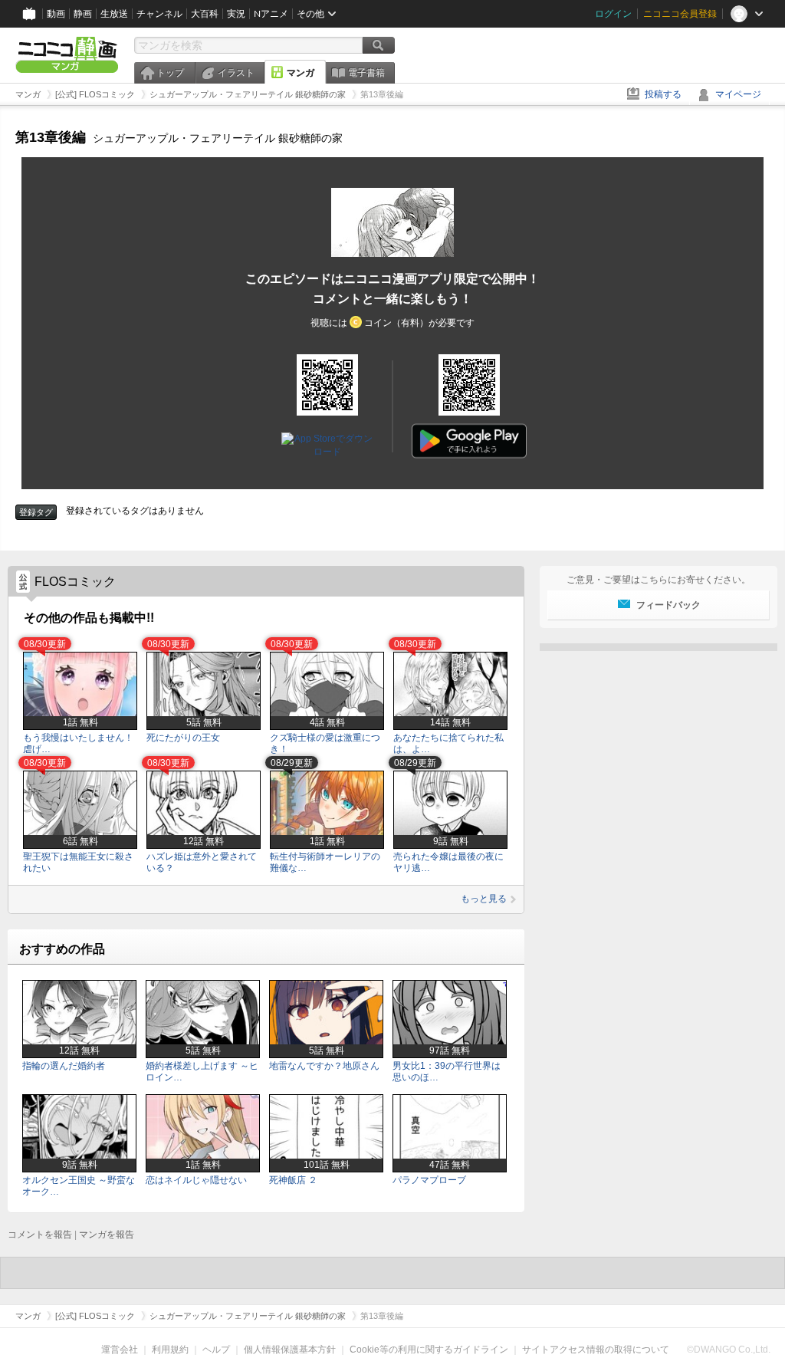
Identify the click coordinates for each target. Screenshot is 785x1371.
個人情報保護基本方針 (290, 1349)
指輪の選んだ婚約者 (63, 1065)
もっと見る (484, 898)
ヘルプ (216, 1349)
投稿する (663, 94)
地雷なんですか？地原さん (324, 1065)
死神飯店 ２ (293, 1180)
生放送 (114, 13)
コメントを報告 (40, 1234)
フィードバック (668, 605)
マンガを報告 (106, 1234)
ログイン (613, 13)
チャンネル (159, 13)
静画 (83, 13)
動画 (56, 13)
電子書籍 (366, 72)
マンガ (300, 72)
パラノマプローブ (429, 1180)
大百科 (204, 13)
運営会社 (119, 1349)
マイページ (738, 94)
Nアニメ (271, 13)
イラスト (236, 72)
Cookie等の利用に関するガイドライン (429, 1349)
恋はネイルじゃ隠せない (196, 1180)
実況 (236, 13)
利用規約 (170, 1349)
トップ (170, 72)
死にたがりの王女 (183, 737)
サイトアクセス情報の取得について (595, 1349)
